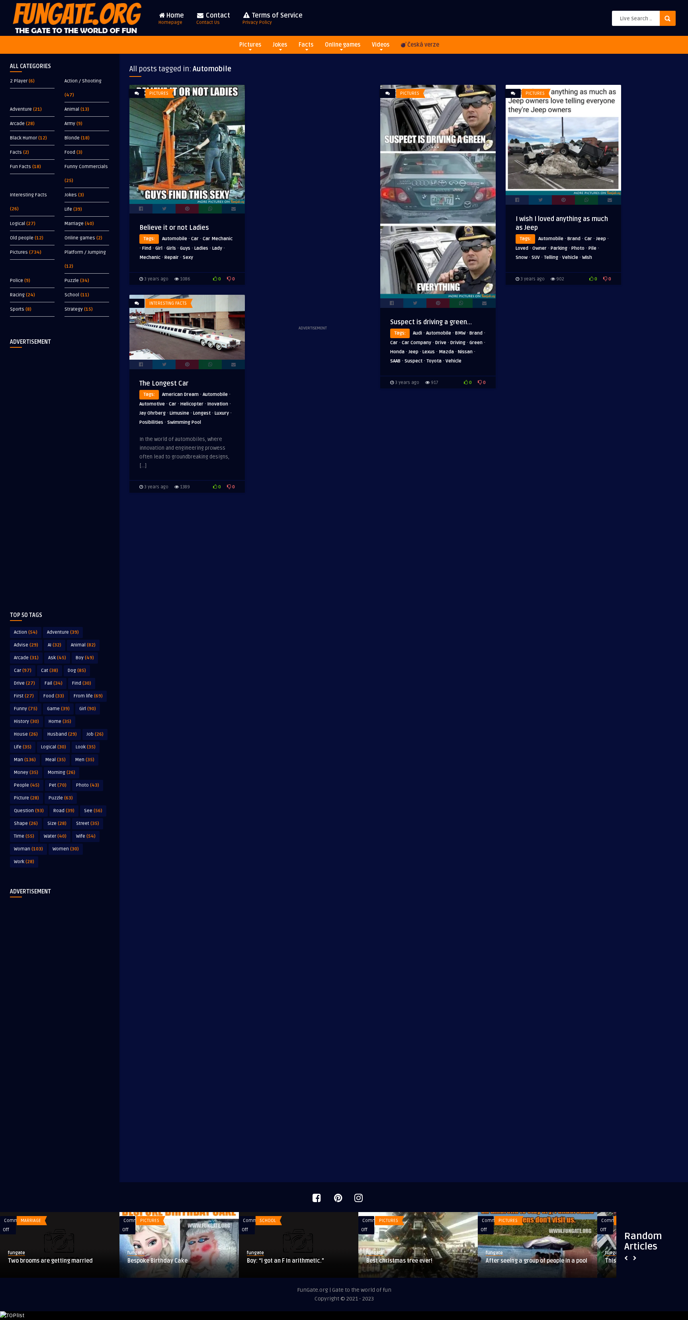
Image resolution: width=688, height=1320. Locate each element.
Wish (587, 257)
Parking (559, 248)
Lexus (428, 352)
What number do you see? (589, 1260)
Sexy (188, 257)
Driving (457, 343)
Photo (87, 785)
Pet (57, 785)
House (26, 734)
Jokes (280, 44)
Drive (24, 683)
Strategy (73, 309)
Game (58, 709)
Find (81, 683)
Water (55, 836)
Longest (202, 413)
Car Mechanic (218, 239)
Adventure (21, 109)
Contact (213, 18)
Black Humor (23, 138)
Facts (306, 44)
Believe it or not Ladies (174, 228)
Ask (57, 658)
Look (86, 747)
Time (24, 836)
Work (24, 862)
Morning (61, 773)
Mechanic (149, 257)
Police (16, 281)
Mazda (446, 352)
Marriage (74, 224)
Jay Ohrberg (152, 413)
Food (69, 152)
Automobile (174, 239)
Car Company (416, 343)
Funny (25, 709)
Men (84, 760)
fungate (86, 1252)
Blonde (72, 138)
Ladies (201, 248)
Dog (77, 671)
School (71, 295)
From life (88, 696)
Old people (21, 238)
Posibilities (151, 422)
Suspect (413, 361)
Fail (54, 683)
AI (54, 645)
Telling (551, 257)
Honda (397, 352)
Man (25, 760)
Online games (342, 44)
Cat (49, 671)
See (93, 811)
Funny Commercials (86, 167)
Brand (476, 333)
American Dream (180, 395)
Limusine (179, 413)
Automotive (152, 404)
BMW (460, 333)
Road (63, 811)
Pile (592, 248)
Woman (28, 849)
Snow (522, 257)
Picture (26, 798)
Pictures (250, 44)
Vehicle (453, 361)
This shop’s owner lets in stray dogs (243, 1260)
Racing (17, 295)
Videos (380, 44)
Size (56, 823)
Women (66, 849)
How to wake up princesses (352, 1260)
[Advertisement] (59, 473)
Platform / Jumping (85, 252)
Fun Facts (20, 167)
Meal (55, 760)
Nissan (465, 352)
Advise (26, 645)
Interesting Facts (28, 195)
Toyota (434, 361)
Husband (62, 734)
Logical (17, 224)
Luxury (222, 413)
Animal (71, 109)
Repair (171, 257)
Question (29, 811)
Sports (17, 309)
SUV (536, 257)
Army (69, 124)
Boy (85, 658)
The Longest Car (163, 384)
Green (476, 343)
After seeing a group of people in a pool (129, 1260)
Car (22, 671)
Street (87, 823)
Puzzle (71, 281)
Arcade (17, 124)
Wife (86, 836)
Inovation (217, 404)
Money (26, 773)
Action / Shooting (83, 81)
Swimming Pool (184, 422)
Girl (87, 709)
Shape (26, 823)
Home (171, 18)
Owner (539, 248)
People (26, 785)
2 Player (18, 81)
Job (95, 734)
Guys (185, 248)
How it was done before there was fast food (487, 1264)
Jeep (413, 352)
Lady (217, 248)
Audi (417, 333)
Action (25, 632)
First (24, 696)
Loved (522, 248)
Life (68, 209)
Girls (171, 248)
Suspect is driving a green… (431, 322)
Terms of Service (272, 18)
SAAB (395, 361)
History (26, 722)
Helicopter (191, 404)
